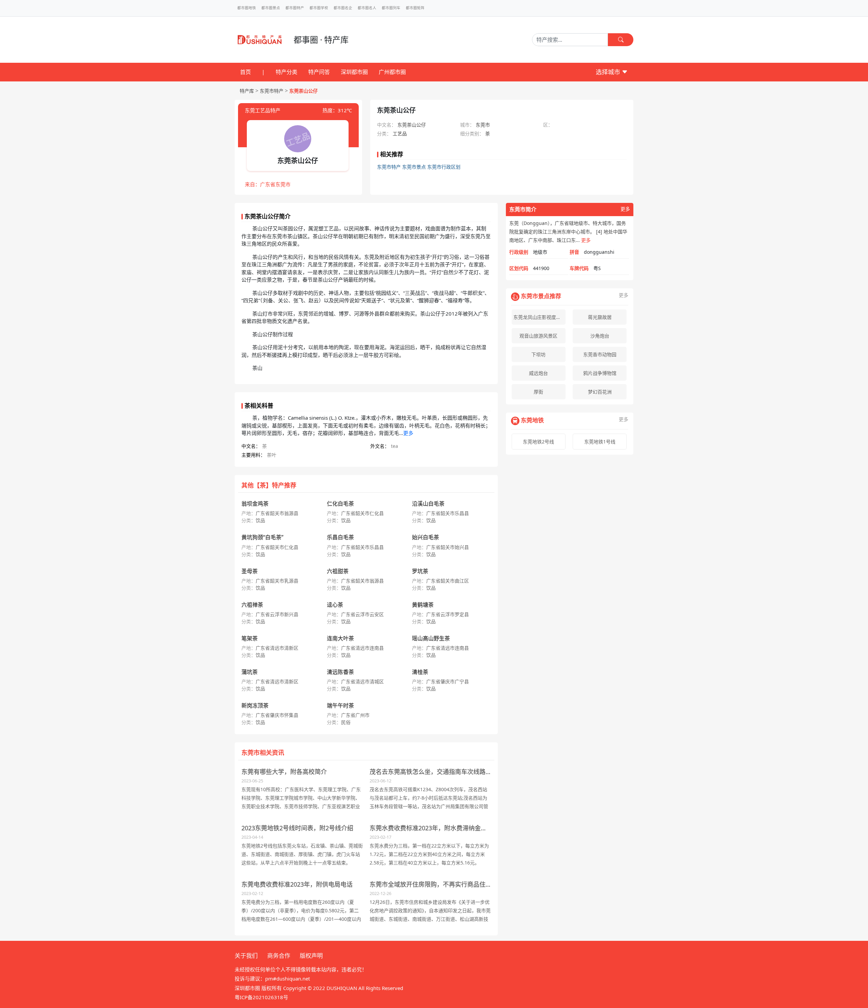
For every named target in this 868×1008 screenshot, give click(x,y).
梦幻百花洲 (600, 391)
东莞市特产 (271, 91)
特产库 (247, 91)
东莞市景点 (414, 167)
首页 (245, 72)
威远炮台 (538, 373)
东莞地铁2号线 (538, 441)
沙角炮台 (599, 335)
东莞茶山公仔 (303, 91)
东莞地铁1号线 (599, 441)
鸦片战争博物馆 (599, 373)
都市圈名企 (343, 7)
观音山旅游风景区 (538, 335)
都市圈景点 (270, 7)
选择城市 (609, 72)
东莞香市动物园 (599, 354)
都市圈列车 (391, 7)
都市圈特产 (294, 7)
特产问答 (319, 72)
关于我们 (246, 955)
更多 (408, 433)
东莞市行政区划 (443, 167)
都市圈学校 (319, 7)
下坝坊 (538, 354)
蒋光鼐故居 (600, 317)
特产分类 (286, 72)
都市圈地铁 (246, 7)
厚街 (538, 391)
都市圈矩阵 (415, 7)
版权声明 (311, 955)
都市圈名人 (367, 7)
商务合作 (278, 955)
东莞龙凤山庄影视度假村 (539, 317)
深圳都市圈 (354, 72)
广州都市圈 (392, 72)
